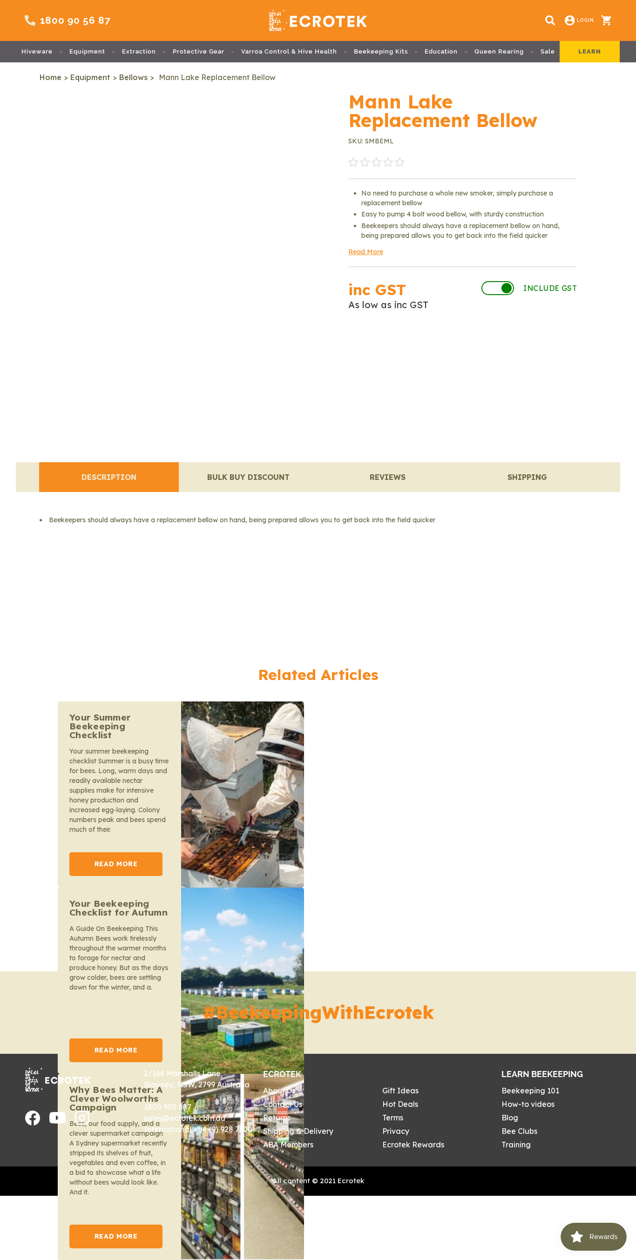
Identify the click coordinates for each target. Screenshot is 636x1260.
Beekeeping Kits (381, 51)
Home (50, 77)
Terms (392, 1117)
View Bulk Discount (535, 348)
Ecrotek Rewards (413, 1144)
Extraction (139, 51)
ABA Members (288, 1144)
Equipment (87, 51)
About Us (279, 1090)
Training (516, 1144)
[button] (376, 162)
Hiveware (37, 51)
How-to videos (528, 1104)
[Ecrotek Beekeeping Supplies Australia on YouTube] (57, 1120)
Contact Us (282, 1104)
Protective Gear (198, 51)
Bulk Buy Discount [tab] (248, 477)
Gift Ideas (400, 1090)
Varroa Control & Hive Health (289, 51)
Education (441, 51)
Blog (509, 1117)
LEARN (589, 51)
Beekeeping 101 (530, 1090)
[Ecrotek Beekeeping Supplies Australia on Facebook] (32, 1122)
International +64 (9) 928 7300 (198, 1129)
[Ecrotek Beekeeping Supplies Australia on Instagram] (82, 1122)
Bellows (133, 77)
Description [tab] (108, 477)
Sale (548, 51)
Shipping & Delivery (298, 1131)
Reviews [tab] (388, 477)
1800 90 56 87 (75, 20)
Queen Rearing (499, 51)
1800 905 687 (167, 1107)
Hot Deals (400, 1104)
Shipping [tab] (527, 477)
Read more (116, 864)
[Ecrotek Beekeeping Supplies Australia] (318, 20)
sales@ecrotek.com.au (184, 1118)
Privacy (395, 1131)
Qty (358, 348)
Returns (277, 1117)
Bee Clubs (519, 1131)
